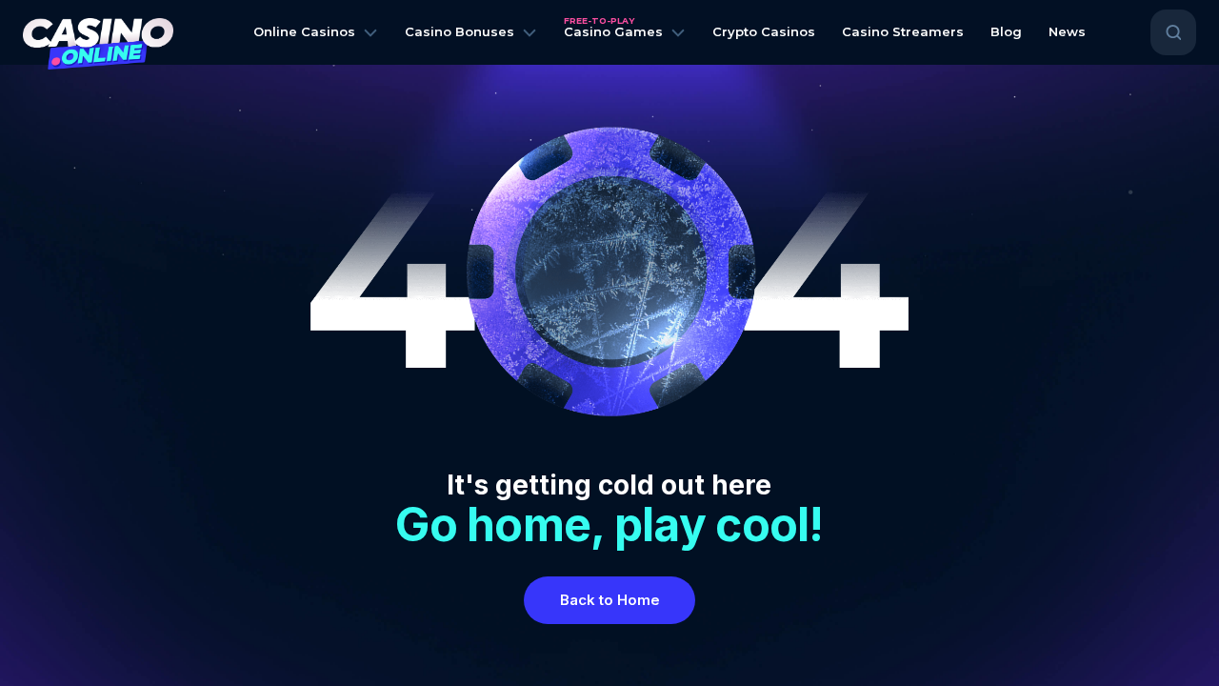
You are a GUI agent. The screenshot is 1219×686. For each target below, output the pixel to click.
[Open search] (1173, 32)
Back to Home (610, 600)
